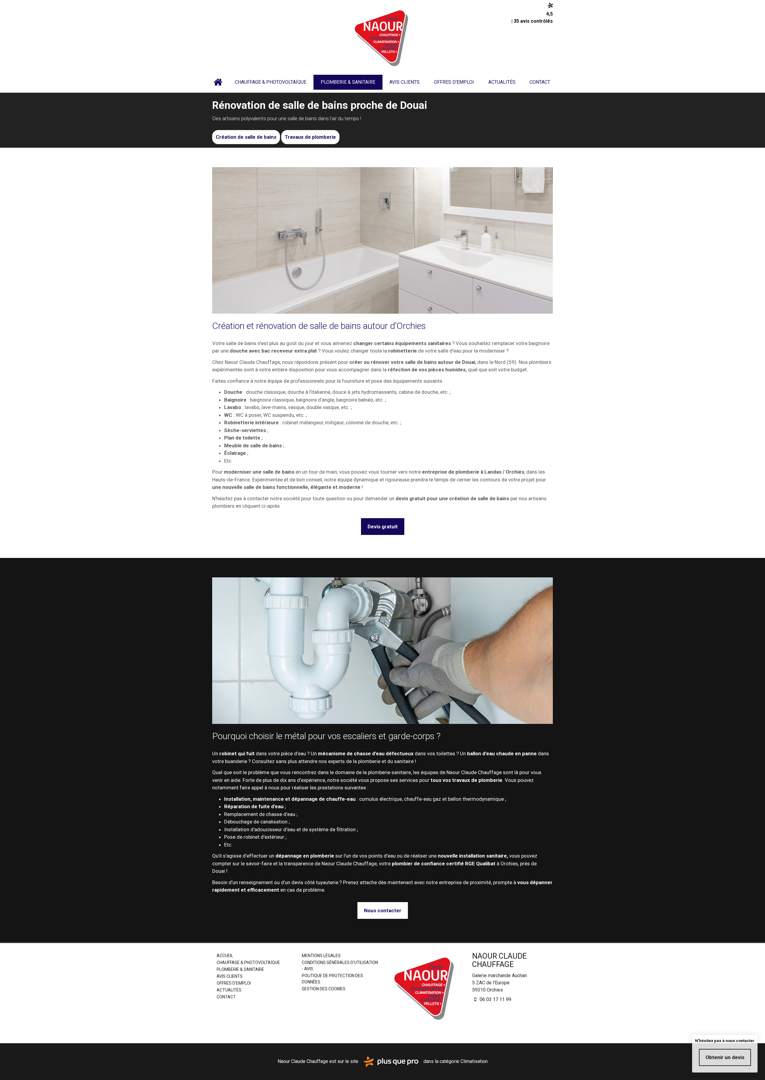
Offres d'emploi (454, 82)
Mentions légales (321, 955)
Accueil (218, 82)
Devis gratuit (383, 527)
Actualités (501, 82)
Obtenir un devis (725, 1057)
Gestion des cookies (323, 988)
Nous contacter (382, 910)
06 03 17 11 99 (494, 999)
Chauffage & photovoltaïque (270, 82)
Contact (540, 82)
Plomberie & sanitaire (348, 82)
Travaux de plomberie (310, 137)
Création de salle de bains (246, 137)
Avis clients (404, 82)
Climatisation (474, 1061)
